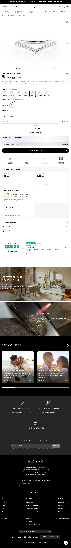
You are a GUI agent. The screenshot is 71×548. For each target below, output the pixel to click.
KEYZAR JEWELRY (31, 6)
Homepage (4, 15)
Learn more (46, 154)
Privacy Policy (41, 449)
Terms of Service (51, 449)
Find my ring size (64, 122)
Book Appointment (7, 292)
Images (19, 68)
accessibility (29, 521)
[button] (9, 12)
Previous (3, 43)
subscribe (56, 445)
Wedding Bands (11, 15)
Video (53, 68)
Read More (39, 325)
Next (67, 43)
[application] (65, 542)
